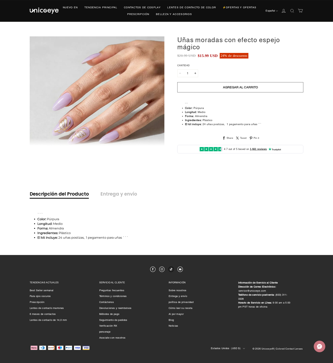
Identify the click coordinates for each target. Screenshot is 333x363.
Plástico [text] (54, 233)
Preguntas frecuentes (111, 290)
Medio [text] (50, 224)
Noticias (173, 325)
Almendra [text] (50, 228)
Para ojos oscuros (40, 296)
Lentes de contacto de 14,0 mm (48, 320)
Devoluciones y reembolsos (115, 308)
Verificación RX (108, 325)
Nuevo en (70, 7)
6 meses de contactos (43, 314)
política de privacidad (181, 302)
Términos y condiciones (113, 296)
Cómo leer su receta (180, 308)
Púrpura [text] (48, 219)
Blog (171, 320)
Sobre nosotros (178, 290)
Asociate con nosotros (112, 337)
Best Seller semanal (41, 290)
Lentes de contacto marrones (47, 308)
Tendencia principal (100, 7)
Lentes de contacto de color (191, 7)
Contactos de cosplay (142, 7)
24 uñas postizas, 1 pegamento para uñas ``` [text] (83, 237)
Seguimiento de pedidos (113, 320)
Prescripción (138, 14)
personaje (105, 331)
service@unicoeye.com (252, 290)
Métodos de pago (109, 314)
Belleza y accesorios (174, 14)
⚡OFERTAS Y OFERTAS (239, 7)
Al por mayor (176, 314)
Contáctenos (106, 302)
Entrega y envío (178, 296)
